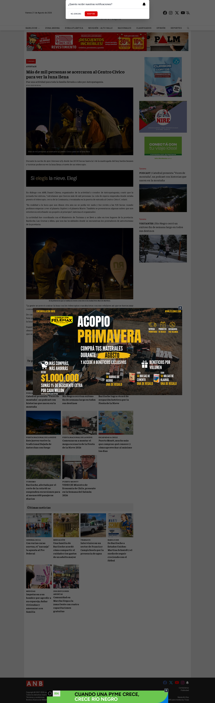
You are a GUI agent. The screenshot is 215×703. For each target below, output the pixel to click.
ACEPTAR (91, 14)
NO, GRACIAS (76, 14)
